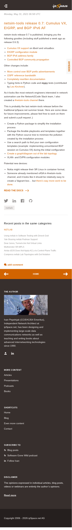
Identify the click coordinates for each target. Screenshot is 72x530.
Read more (10, 495)
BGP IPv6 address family (20, 55)
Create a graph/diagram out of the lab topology (32, 153)
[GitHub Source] (31, 201)
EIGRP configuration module (22, 52)
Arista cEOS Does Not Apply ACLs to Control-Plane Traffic (30, 250)
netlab (9, 207)
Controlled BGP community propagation (28, 59)
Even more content (14, 423)
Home (36, 274)
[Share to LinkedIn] (14, 201)
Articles (8, 375)
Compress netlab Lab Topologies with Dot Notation (27, 254)
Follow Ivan (13, 460)
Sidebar (69, 66)
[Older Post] (64, 274)
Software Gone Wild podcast (22, 455)
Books (7, 391)
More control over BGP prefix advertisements (31, 71)
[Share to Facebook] (22, 201)
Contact (8, 428)
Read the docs (13, 190)
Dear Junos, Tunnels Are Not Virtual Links (23, 243)
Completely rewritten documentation (26, 79)
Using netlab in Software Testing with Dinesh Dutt (26, 236)
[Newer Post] (8, 274)
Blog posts (12, 450)
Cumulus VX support (18, 48)
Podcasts (9, 386)
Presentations (11, 380)
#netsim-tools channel (26, 100)
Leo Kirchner (17, 86)
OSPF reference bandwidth (21, 75)
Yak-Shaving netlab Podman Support (21, 239)
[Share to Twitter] (6, 201)
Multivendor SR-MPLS (14, 247)
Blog (6, 418)
